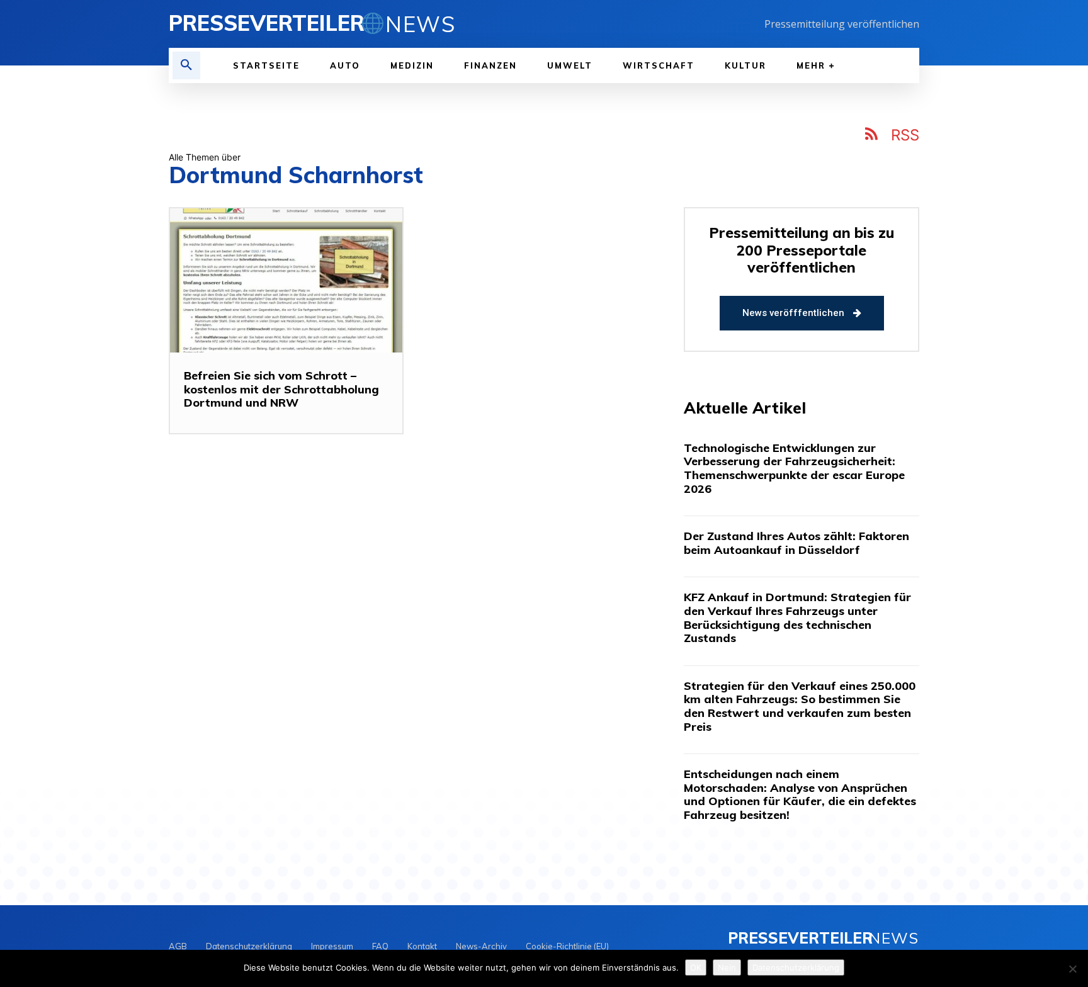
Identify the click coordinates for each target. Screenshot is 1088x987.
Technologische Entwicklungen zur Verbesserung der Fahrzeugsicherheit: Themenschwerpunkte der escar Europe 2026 (794, 468)
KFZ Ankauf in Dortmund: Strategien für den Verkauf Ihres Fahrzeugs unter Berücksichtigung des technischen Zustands (797, 617)
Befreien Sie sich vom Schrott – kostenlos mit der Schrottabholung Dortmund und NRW (281, 389)
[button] (186, 65)
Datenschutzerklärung (795, 967)
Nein (727, 967)
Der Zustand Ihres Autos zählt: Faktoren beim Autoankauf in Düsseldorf (796, 543)
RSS (905, 135)
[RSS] (872, 136)
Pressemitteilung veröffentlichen (841, 24)
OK (695, 967)
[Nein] (1072, 968)
